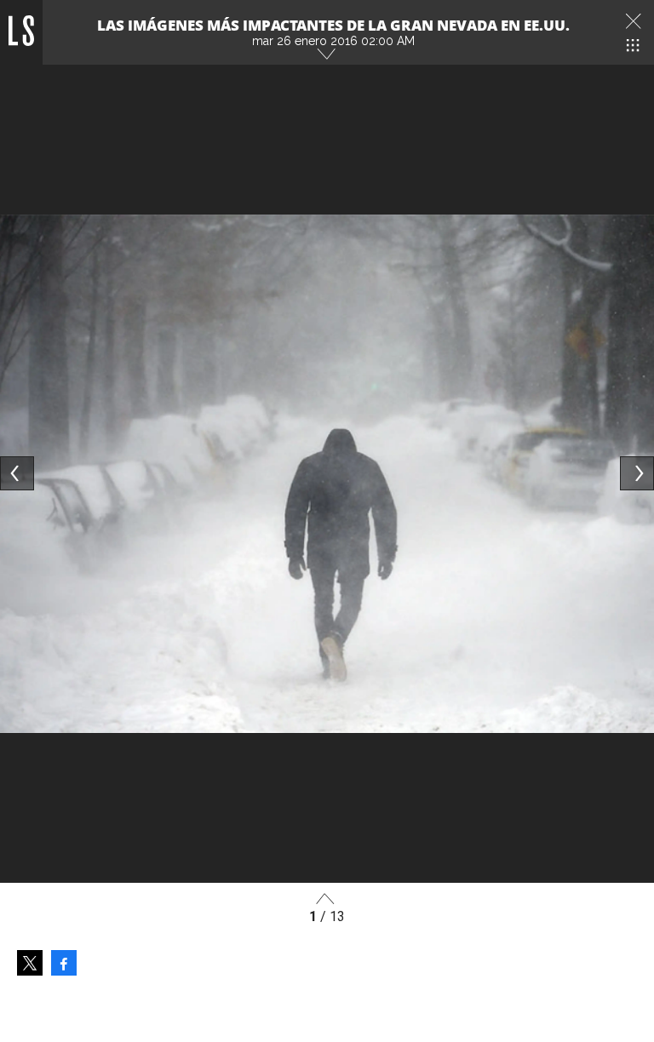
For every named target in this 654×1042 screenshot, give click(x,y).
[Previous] (17, 473)
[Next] (637, 473)
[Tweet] (30, 963)
